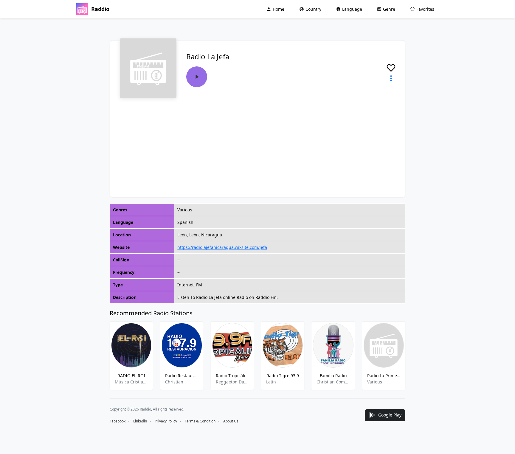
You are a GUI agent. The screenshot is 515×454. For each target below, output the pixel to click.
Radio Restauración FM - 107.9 (181, 375)
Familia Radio (333, 375)
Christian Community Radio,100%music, (333, 382)
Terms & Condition (200, 421)
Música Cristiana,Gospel (131, 382)
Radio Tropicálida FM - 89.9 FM (232, 375)
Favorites (425, 9)
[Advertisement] (257, 143)
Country (313, 9)
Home (278, 9)
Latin (271, 382)
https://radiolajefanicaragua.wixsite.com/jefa (222, 247)
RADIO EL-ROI (131, 375)
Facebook (117, 421)
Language (352, 9)
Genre (389, 9)
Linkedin (140, 421)
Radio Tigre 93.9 (282, 375)
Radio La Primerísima (383, 375)
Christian (174, 382)
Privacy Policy (166, 421)
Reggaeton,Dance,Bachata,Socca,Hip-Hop (232, 382)
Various (374, 382)
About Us (230, 421)
